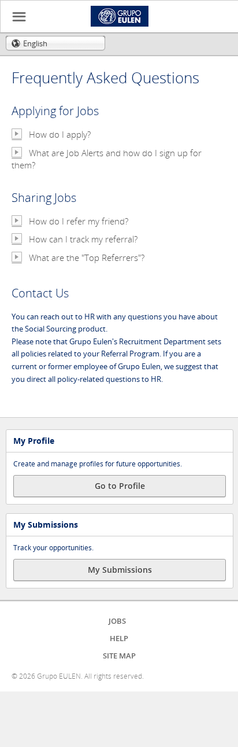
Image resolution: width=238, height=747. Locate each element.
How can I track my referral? (83, 239)
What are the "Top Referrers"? (86, 257)
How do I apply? (60, 134)
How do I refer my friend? (78, 221)
